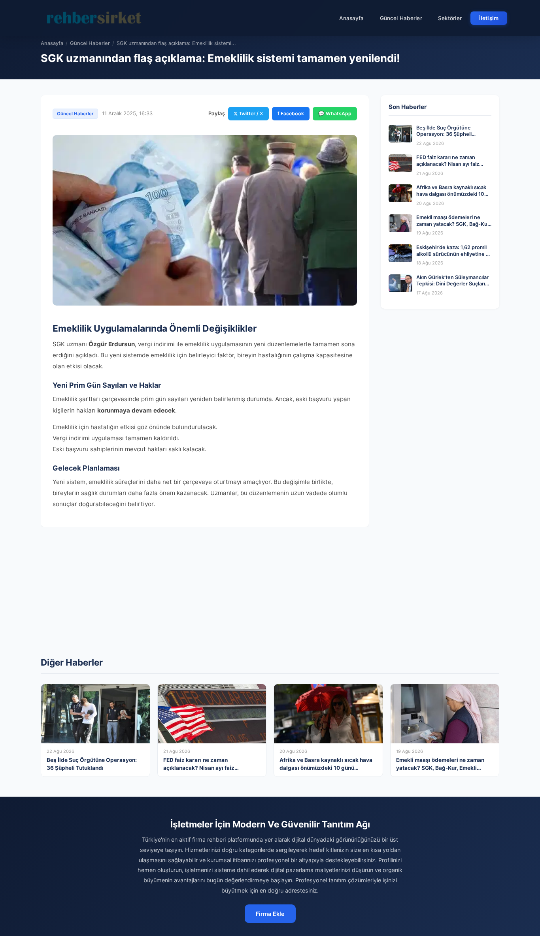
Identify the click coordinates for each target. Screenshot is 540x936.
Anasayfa (351, 18)
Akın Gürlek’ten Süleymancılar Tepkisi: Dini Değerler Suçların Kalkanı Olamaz (452, 283)
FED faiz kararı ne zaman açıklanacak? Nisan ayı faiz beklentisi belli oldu (447, 163)
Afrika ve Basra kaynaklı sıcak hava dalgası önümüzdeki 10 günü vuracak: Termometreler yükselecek (452, 197)
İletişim (488, 18)
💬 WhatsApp (334, 113)
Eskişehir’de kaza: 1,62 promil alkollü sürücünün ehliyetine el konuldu (453, 253)
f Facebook (291, 113)
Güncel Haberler (401, 18)
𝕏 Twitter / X (248, 113)
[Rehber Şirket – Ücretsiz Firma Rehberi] (96, 18)
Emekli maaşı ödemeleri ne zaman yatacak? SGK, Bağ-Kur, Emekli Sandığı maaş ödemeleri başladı (453, 227)
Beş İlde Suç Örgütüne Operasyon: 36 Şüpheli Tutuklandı (444, 134)
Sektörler (450, 18)
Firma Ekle (270, 913)
